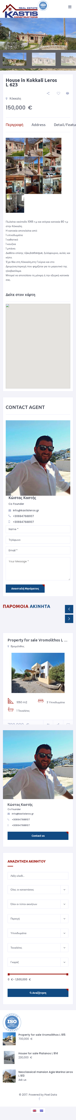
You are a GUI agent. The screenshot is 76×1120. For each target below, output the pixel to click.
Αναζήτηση (39, 992)
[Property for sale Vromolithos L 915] (38, 673)
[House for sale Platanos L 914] (9, 1057)
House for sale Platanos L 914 (38, 1053)
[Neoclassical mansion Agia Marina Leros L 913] (9, 1076)
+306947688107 (23, 516)
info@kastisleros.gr (26, 510)
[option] (38, 34)
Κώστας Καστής (22, 498)
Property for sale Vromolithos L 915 (39, 640)
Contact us (38, 835)
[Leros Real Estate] (26, 9)
